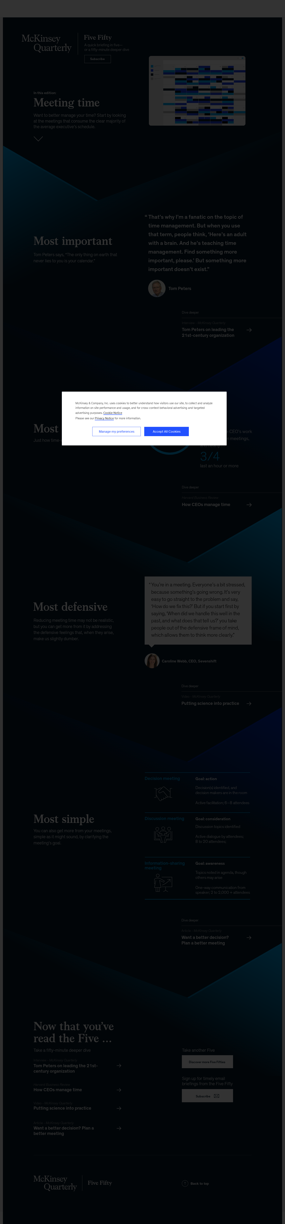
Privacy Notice (104, 418)
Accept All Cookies (166, 431)
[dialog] (144, 418)
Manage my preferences (116, 431)
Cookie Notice (112, 412)
